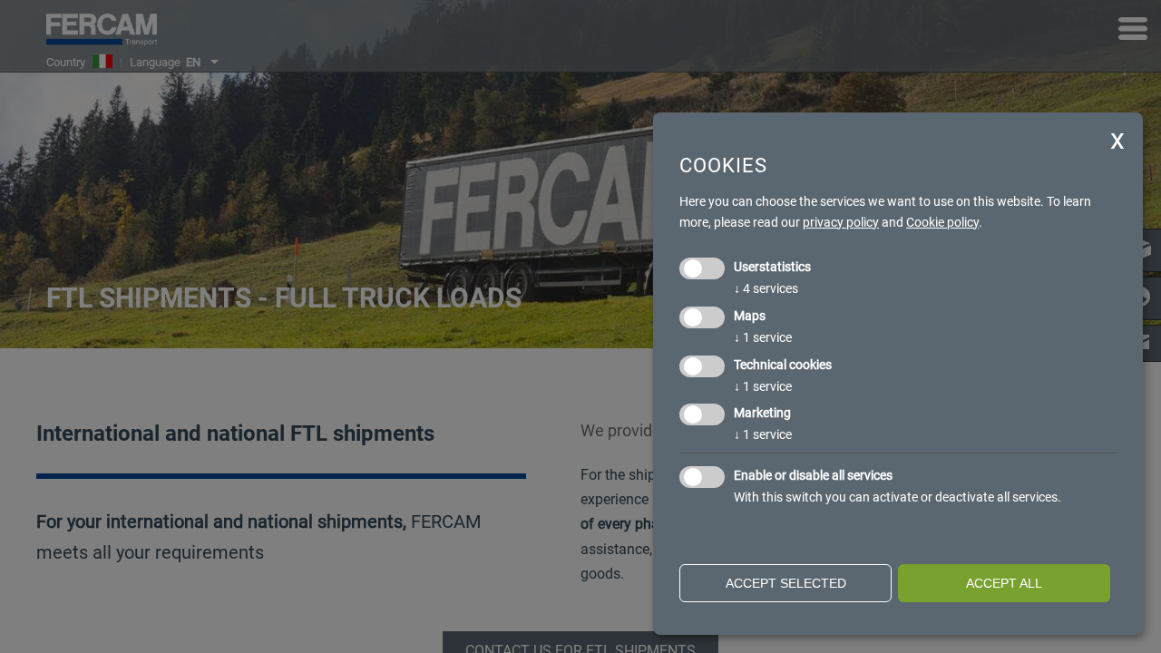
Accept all (1004, 583)
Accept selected (786, 583)
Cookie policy (942, 222)
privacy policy (841, 222)
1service (763, 337)
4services (766, 288)
